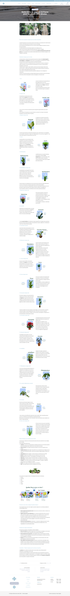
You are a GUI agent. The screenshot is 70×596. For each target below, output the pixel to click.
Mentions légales (25, 593)
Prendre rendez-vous (14, 583)
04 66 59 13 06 (39, 584)
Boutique (56, 3)
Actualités (43, 3)
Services (29, 3)
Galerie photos (49, 3)
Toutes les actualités (5, 6)
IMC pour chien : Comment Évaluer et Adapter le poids (25, 570)
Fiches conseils (37, 3)
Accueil (19, 3)
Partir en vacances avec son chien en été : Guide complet (45, 570)
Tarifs (33, 3)
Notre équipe (24, 3)
